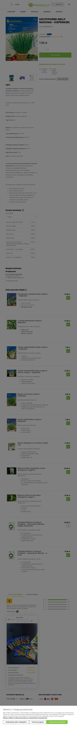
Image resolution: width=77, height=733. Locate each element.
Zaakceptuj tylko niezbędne (15, 722)
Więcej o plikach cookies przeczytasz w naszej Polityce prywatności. (25, 718)
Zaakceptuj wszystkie (57, 722)
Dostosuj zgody (38, 722)
